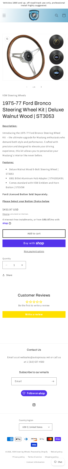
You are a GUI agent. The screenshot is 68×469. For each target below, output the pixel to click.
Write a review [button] (34, 314)
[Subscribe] (52, 381)
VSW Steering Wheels (21, 452)
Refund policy (57, 452)
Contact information (35, 462)
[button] (4, 15)
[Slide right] (41, 87)
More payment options (34, 251)
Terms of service (35, 457)
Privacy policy (19, 457)
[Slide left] (26, 87)
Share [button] (9, 275)
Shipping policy (52, 457)
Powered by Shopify (39, 452)
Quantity (6, 258)
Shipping (5, 214)
